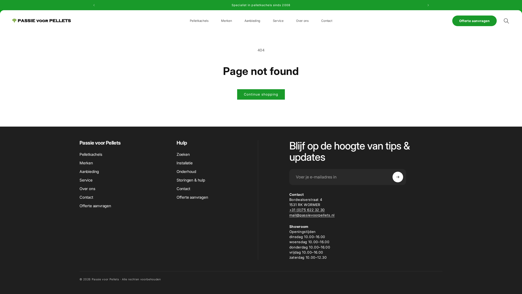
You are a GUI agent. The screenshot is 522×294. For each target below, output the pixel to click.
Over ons (87, 188)
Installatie (185, 163)
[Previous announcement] (94, 5)
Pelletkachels (91, 154)
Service (86, 180)
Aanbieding (89, 171)
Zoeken (183, 154)
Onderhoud (186, 171)
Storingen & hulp (191, 180)
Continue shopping (261, 94)
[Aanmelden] (398, 177)
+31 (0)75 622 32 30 (307, 210)
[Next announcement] (428, 5)
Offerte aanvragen (474, 21)
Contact (86, 197)
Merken (86, 163)
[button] (226, 21)
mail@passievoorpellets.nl (312, 215)
